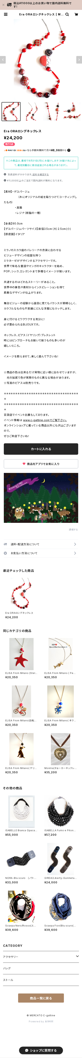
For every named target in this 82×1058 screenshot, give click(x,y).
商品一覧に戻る (41, 998)
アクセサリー (10, 956)
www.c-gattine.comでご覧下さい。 (45, 420)
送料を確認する (40, 174)
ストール (8, 980)
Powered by (37, 1021)
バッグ (6, 968)
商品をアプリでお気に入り (42, 464)
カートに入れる (41, 449)
